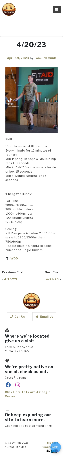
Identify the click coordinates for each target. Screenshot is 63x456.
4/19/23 (10, 279)
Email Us (46, 316)
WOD (14, 258)
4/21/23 (52, 279)
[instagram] (17, 384)
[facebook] (8, 384)
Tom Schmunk (45, 58)
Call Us (20, 316)
